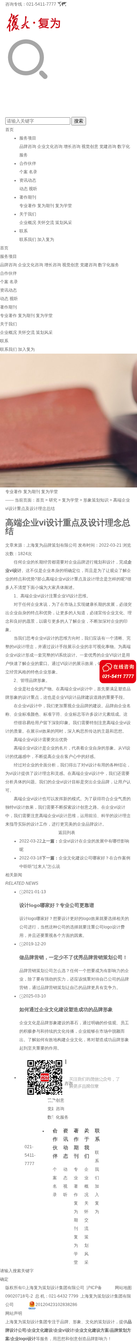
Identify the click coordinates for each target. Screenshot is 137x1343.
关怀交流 (45, 222)
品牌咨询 (27, 146)
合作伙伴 (27, 163)
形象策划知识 (96, 500)
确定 (4, 1279)
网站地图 (123, 1287)
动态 (23, 188)
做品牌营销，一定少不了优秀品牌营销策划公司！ (73, 957)
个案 (23, 171)
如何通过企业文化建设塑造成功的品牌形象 (66, 1009)
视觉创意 (89, 146)
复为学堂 (63, 205)
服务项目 (27, 138)
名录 (33, 171)
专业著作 (27, 205)
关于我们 (27, 214)
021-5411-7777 (41, 4)
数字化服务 (108, 264)
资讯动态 (27, 180)
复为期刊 (45, 205)
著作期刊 (27, 197)
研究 (53, 500)
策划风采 (63, 222)
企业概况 (27, 222)
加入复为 (45, 239)
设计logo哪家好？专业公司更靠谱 (56, 905)
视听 (33, 188)
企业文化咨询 (50, 146)
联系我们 (27, 239)
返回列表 (66, 832)
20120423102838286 (56, 1304)
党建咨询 (107, 146)
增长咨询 (72, 146)
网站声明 (13, 1313)
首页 (9, 129)
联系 (23, 231)
